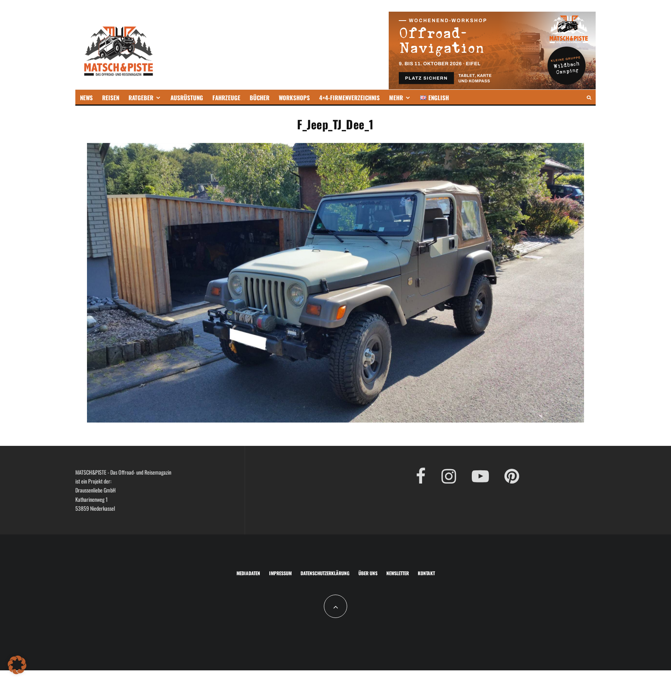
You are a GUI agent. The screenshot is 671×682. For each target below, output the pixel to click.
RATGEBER (141, 97)
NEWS (86, 97)
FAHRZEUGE (226, 97)
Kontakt (426, 573)
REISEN (110, 97)
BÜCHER (259, 97)
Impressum (280, 573)
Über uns (367, 573)
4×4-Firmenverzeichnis (349, 97)
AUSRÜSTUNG (186, 97)
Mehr (396, 97)
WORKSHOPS (294, 97)
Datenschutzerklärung (325, 573)
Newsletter (397, 573)
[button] (17, 665)
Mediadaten (248, 573)
